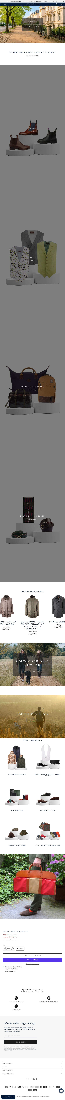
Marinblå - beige (9, 948)
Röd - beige (20, 948)
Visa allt (32, 720)
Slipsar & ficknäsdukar (48, 830)
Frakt (15, 939)
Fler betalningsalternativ (32, 964)
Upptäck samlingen (28, 671)
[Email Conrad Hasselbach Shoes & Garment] (28, 1079)
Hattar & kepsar (17, 830)
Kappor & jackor (17, 760)
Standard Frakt (7, 941)
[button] (61, 1090)
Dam (37, 26)
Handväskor (17, 795)
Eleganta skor (48, 795)
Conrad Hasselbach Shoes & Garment (27, 1096)
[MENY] (1, 4)
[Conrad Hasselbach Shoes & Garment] (32, 4)
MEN (28, 26)
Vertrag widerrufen (8, 1097)
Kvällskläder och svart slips (48, 760)
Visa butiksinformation (10, 971)
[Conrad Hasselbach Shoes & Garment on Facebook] (31, 1079)
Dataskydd (18, 1049)
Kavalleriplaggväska (15, 931)
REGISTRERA (20, 1042)
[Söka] (56, 4)
